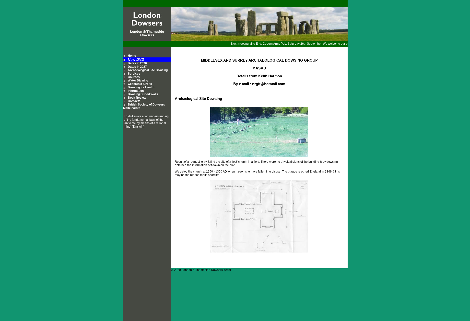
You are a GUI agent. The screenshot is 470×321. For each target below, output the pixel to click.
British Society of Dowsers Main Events (144, 106)
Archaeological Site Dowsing (148, 70)
